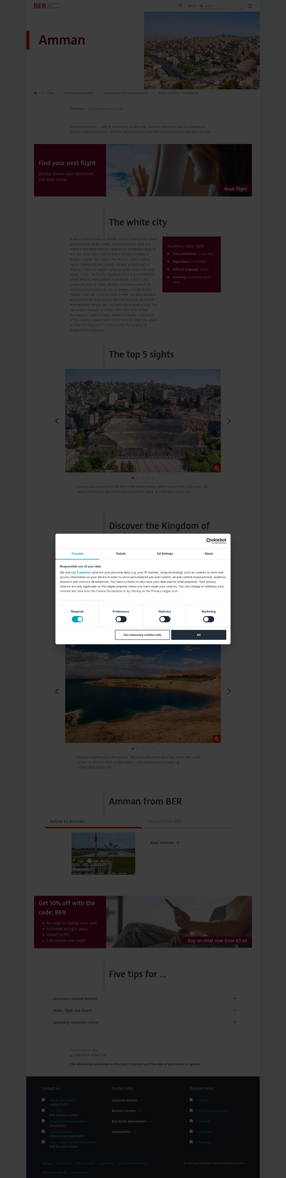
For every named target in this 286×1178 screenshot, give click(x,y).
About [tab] (208, 553)
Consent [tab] (77, 553)
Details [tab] (121, 553)
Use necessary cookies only (142, 634)
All (199, 634)
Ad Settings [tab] (165, 553)
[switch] (121, 619)
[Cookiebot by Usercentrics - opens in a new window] (209, 541)
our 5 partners (81, 572)
